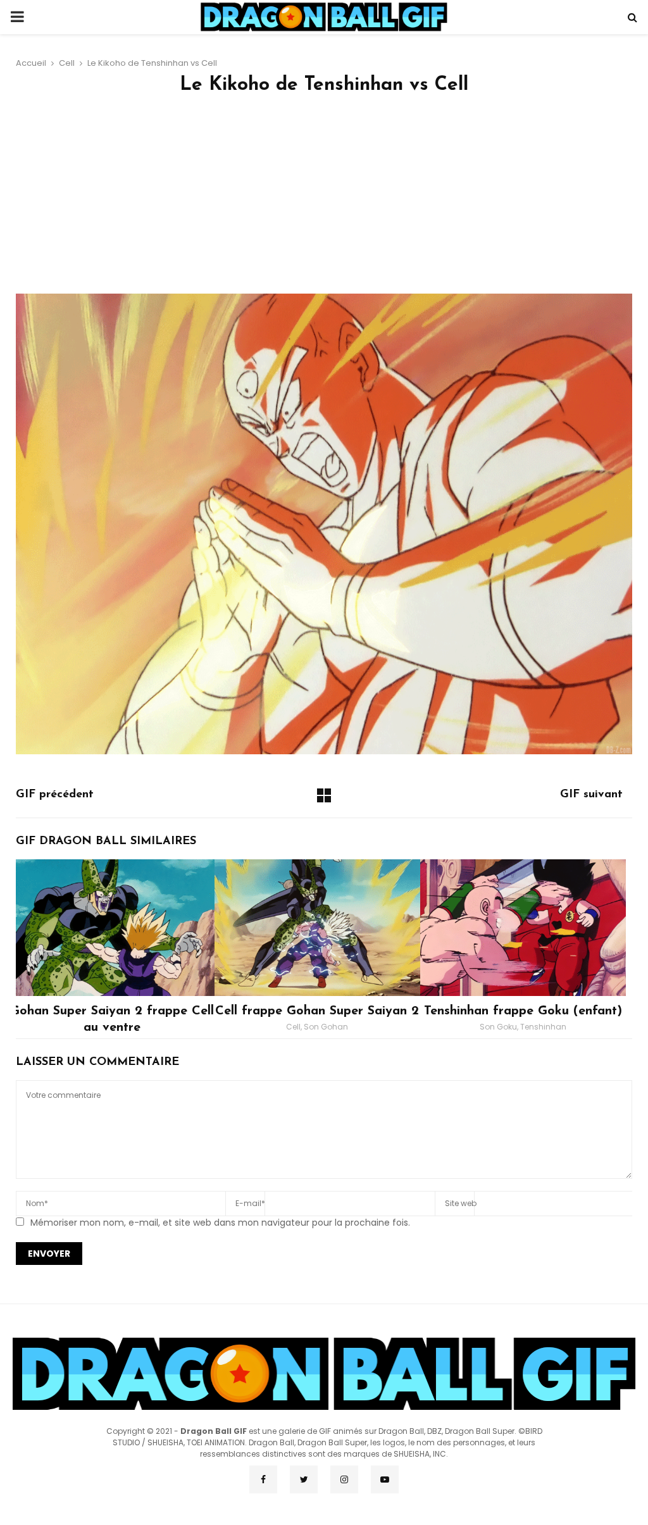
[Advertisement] (324, 198)
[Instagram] (344, 1479)
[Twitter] (304, 1479)
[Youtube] (385, 1479)
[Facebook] (263, 1479)
